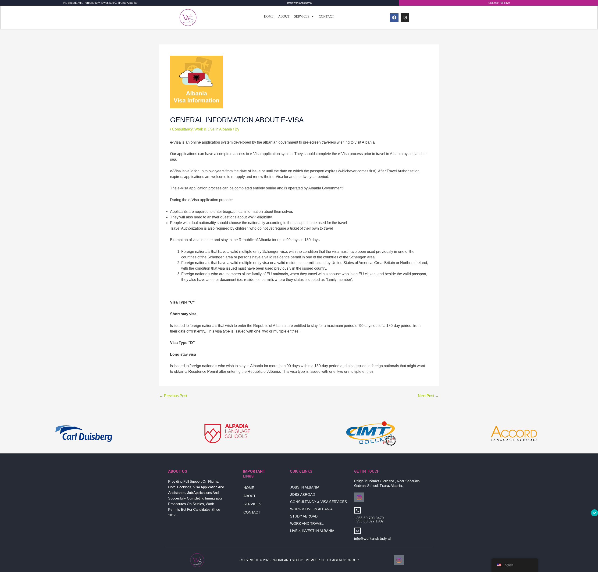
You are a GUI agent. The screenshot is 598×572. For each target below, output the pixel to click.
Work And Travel (307, 523)
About (283, 16)
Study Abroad (304, 516)
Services (302, 16)
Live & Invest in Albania (312, 531)
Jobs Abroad (302, 494)
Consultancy (182, 129)
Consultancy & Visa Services (318, 502)
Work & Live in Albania (213, 129)
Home (269, 16)
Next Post (428, 396)
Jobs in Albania (304, 487)
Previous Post (173, 396)
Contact (326, 16)
